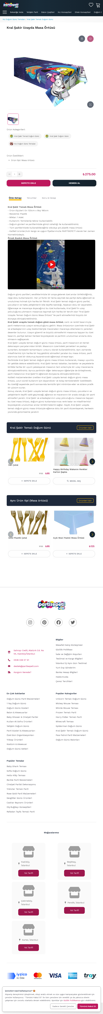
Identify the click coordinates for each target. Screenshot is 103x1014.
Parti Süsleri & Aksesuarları (21, 730)
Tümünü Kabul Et (88, 1006)
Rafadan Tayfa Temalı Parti (21, 811)
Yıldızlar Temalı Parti (17, 789)
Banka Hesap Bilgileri (67, 672)
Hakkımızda (62, 677)
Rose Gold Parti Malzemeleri (21, 793)
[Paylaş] (82, 38)
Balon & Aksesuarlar (17, 712)
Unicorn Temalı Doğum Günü (71, 699)
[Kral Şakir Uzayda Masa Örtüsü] (13, 119)
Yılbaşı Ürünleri (15, 739)
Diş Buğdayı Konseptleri (19, 807)
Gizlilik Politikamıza (72, 1000)
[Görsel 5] (79, 464)
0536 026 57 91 (21, 660)
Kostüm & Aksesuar (17, 744)
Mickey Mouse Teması (67, 703)
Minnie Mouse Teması (67, 708)
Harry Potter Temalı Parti (69, 717)
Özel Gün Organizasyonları (20, 735)
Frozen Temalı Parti (66, 712)
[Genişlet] (90, 104)
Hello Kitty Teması (16, 775)
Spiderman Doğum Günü (69, 726)
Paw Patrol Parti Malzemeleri (71, 735)
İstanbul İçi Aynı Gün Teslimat (71, 663)
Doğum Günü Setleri (17, 748)
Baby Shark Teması (17, 766)
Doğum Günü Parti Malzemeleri (23, 699)
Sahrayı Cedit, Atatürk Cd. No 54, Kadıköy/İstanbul (29, 652)
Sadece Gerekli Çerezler (63, 1006)
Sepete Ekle (28, 183)
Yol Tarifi (28, 873)
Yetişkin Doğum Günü (18, 726)
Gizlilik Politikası (64, 649)
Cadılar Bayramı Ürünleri (20, 802)
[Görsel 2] (31, 459)
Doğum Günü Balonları (68, 739)
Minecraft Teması (65, 721)
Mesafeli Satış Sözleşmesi (69, 645)
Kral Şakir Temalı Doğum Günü (40, 19)
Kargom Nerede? (22, 672)
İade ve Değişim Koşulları (69, 654)
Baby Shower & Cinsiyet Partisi (22, 717)
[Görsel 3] (75, 464)
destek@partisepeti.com (26, 666)
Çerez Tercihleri (64, 681)
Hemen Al (74, 183)
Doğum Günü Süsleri (18, 708)
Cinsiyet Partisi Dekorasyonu (21, 784)
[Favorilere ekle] (90, 38)
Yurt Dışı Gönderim (66, 667)
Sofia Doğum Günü (16, 771)
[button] (85, 427)
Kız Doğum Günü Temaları (14, 19)
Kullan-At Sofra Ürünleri (19, 721)
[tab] (15, 198)
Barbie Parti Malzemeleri (19, 780)
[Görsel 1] (28, 459)
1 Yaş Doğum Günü (16, 703)
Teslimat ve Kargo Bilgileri (69, 658)
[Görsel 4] (77, 464)
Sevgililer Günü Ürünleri (19, 798)
